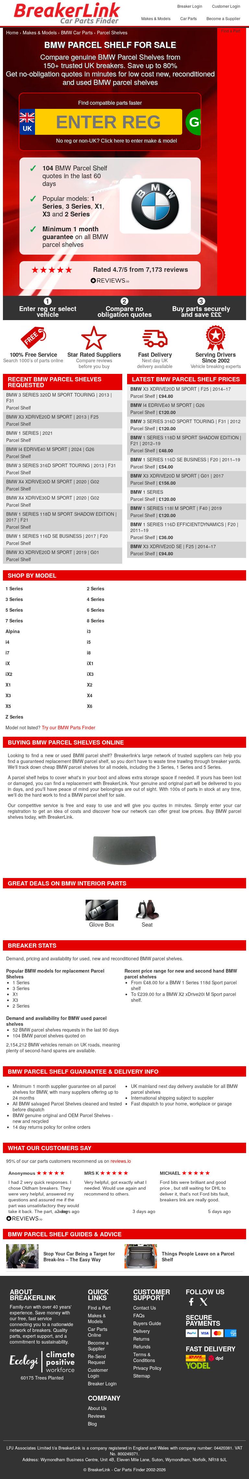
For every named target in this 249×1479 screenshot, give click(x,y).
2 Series (95, 588)
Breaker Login (189, 6)
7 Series (14, 620)
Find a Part (230, 30)
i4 (7, 642)
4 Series (95, 599)
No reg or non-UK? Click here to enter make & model (116, 141)
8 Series (95, 620)
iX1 (90, 663)
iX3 (90, 674)
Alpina (13, 631)
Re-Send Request (97, 1359)
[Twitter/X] (204, 1303)
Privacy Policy (147, 1368)
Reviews (96, 1416)
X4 (89, 695)
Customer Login (226, 6)
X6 (89, 706)
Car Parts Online (97, 1332)
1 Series (14, 588)
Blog (92, 1423)
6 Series (95, 610)
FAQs (139, 1315)
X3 (8, 695)
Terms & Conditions (144, 1357)
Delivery (141, 1331)
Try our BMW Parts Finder (68, 727)
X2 (89, 684)
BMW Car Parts (77, 32)
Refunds (141, 1346)
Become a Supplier (223, 18)
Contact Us (144, 1307)
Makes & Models (156, 18)
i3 (89, 631)
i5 (89, 642)
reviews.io (121, 1161)
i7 (7, 652)
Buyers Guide (147, 1323)
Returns (141, 1338)
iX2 (9, 674)
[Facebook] (191, 1303)
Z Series (14, 716)
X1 (8, 684)
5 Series (14, 610)
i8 (89, 652)
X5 (8, 706)
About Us (97, 1408)
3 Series (14, 599)
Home (12, 32)
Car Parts (188, 18)
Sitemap (141, 1375)
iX (8, 663)
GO (199, 122)
